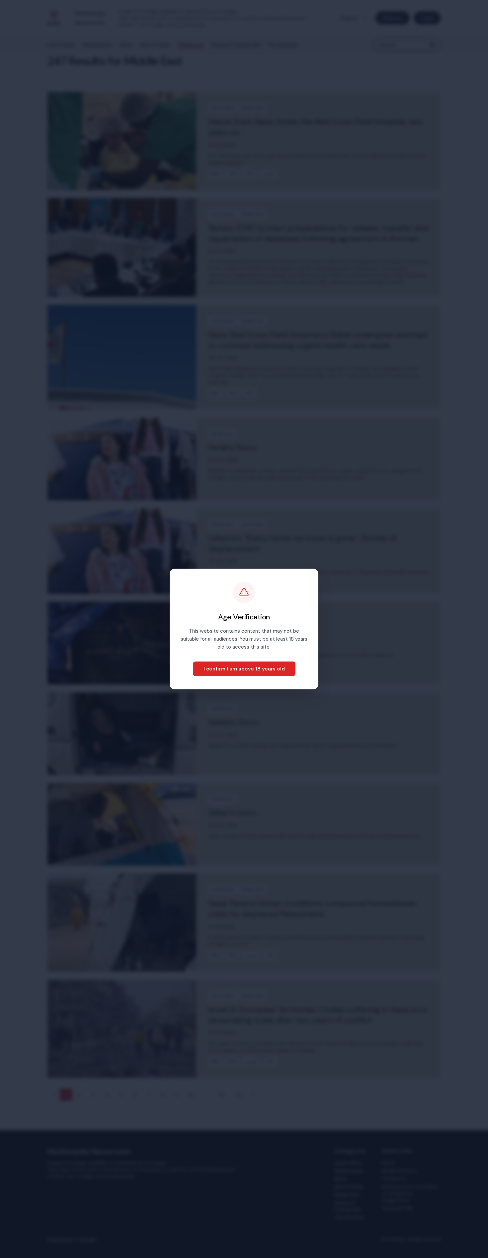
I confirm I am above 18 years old (244, 668)
